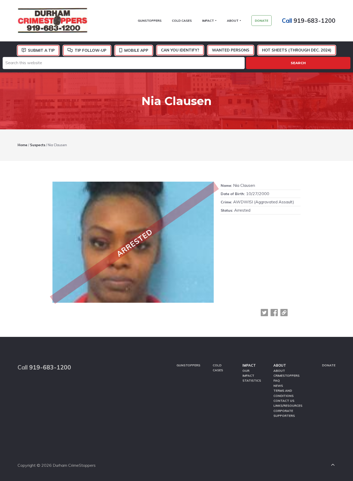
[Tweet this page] (264, 312)
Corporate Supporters (284, 413)
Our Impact (248, 373)
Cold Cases (218, 367)
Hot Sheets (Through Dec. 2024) (296, 50)
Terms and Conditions (283, 393)
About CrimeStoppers (286, 373)
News (278, 386)
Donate (328, 365)
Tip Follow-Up (90, 50)
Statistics (251, 380)
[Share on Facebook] (274, 312)
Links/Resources (287, 406)
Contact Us (283, 401)
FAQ (276, 380)
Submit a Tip (41, 50)
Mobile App (136, 50)
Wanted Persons (230, 50)
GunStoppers (188, 365)
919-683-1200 (314, 20)
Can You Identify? (180, 50)
